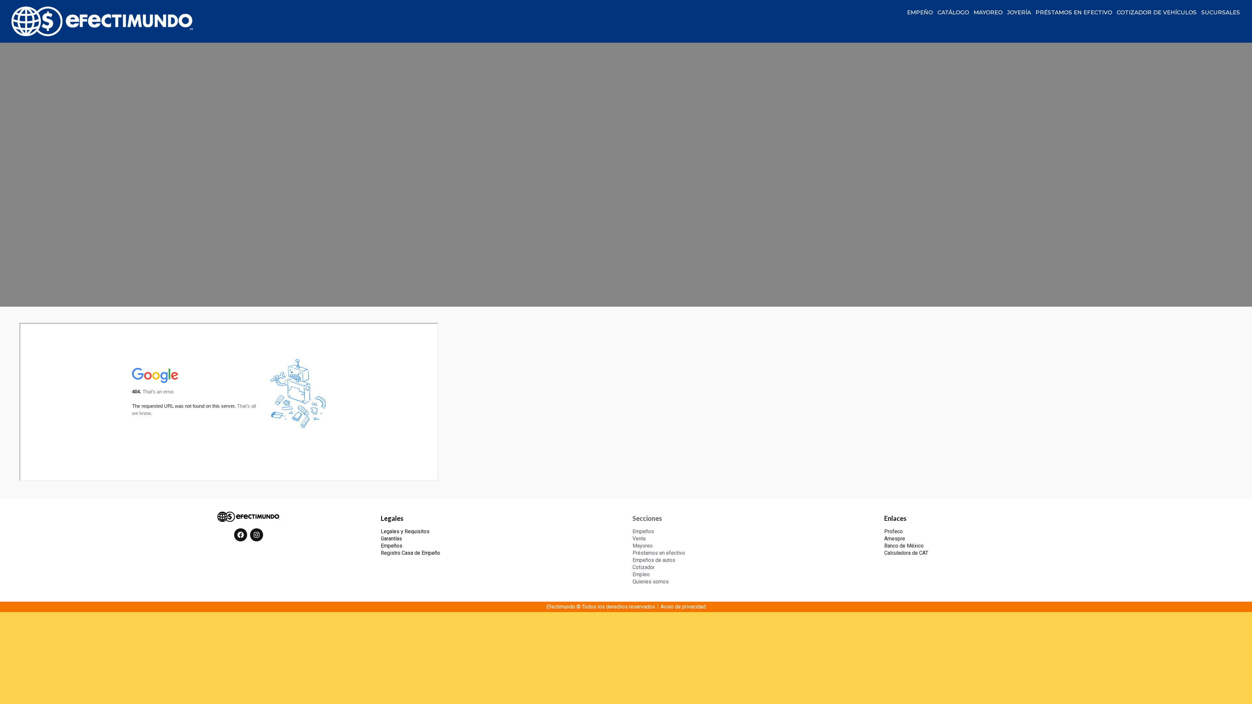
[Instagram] (256, 534)
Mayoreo (988, 12)
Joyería (1019, 12)
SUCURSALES (1220, 12)
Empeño (920, 12)
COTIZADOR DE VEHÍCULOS (1157, 12)
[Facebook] (240, 534)
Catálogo (953, 12)
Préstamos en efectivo (1074, 12)
